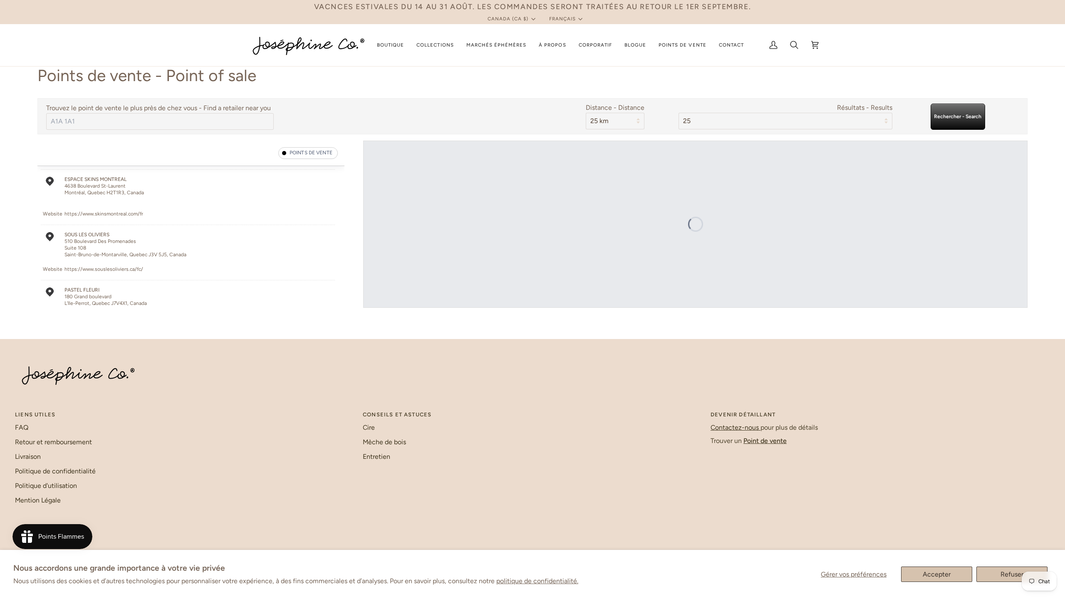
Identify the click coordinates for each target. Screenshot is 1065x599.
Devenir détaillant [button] (743, 414)
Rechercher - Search (957, 116)
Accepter (937, 574)
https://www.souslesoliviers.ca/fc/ (103, 269)
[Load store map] (695, 224)
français (562, 19)
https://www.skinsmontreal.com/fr (103, 214)
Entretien (376, 456)
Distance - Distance (615, 107)
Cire (369, 427)
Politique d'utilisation (46, 486)
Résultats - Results (864, 107)
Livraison (28, 456)
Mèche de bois (384, 442)
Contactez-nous (735, 427)
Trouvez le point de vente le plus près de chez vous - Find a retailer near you (158, 108)
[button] (390, 45)
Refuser (1012, 574)
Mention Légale (38, 500)
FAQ (21, 427)
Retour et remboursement (53, 442)
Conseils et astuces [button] (397, 414)
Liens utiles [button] (35, 414)
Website (52, 214)
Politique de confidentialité (55, 471)
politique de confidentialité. (537, 581)
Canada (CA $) (508, 19)
